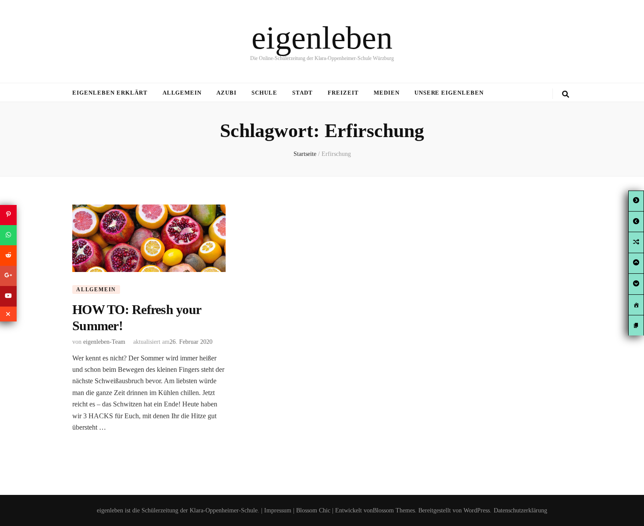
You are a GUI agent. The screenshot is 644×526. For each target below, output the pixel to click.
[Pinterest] (8, 215)
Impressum (277, 510)
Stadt (302, 92)
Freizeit (343, 92)
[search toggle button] (565, 94)
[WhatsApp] (8, 235)
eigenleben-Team (104, 342)
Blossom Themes (394, 510)
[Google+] (8, 276)
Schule (264, 92)
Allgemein (182, 92)
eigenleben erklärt (110, 92)
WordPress (477, 510)
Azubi (226, 92)
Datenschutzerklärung (520, 510)
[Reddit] (8, 255)
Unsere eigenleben (449, 92)
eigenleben (322, 38)
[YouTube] (8, 296)
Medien (387, 92)
